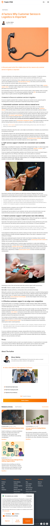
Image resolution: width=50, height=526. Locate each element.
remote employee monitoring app (18, 296)
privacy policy (6, 510)
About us (40, 482)
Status (3, 487)
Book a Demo (25, 400)
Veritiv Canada (11, 124)
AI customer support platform (15, 115)
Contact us (40, 485)
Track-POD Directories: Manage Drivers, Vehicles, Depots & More (12, 460)
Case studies (29, 483)
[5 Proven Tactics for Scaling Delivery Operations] (37, 417)
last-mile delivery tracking (24, 81)
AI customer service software (34, 138)
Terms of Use (29, 489)
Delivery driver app (18, 489)
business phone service (24, 249)
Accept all (27, 521)
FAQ (2, 485)
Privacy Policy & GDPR (31, 491)
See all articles (45, 406)
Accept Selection (17, 521)
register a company (38, 148)
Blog (27, 482)
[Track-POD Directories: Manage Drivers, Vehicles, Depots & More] (13, 448)
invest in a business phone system (13, 320)
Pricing (3, 483)
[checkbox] (6, 514)
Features (4, 482)
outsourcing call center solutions (38, 239)
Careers (39, 483)
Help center (28, 485)
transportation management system (25, 120)
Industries (4, 489)
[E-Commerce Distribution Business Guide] (13, 417)
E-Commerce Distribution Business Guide (13, 428)
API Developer (29, 487)
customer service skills (17, 246)
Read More (4, 439)
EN (43, 2)
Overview (30, 496)
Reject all (7, 521)
